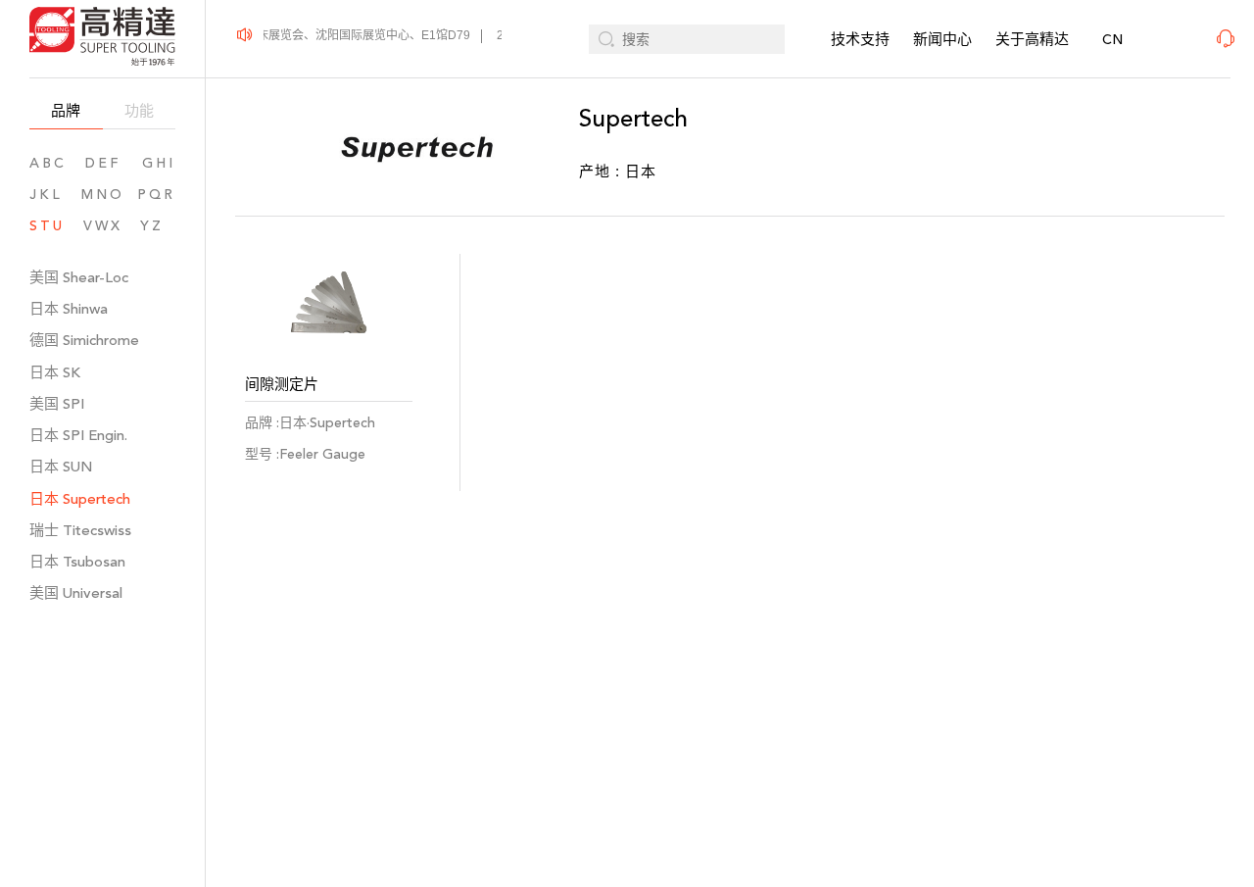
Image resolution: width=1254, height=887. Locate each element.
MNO (102, 194)
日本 (68, 308)
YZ (157, 226)
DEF (103, 163)
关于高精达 (1032, 38)
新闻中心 (942, 38)
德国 (84, 339)
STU (47, 226)
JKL (46, 194)
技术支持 (860, 38)
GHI (158, 163)
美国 (78, 277)
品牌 (65, 110)
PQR (156, 194)
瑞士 (80, 529)
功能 (139, 110)
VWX (102, 226)
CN (1112, 39)
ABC (48, 163)
